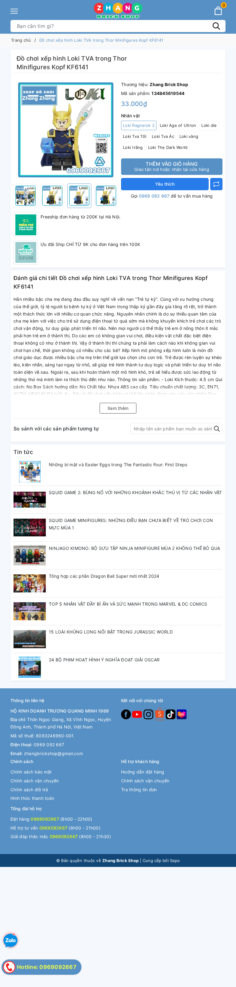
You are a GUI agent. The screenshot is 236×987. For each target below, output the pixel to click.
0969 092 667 (154, 196)
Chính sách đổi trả (29, 789)
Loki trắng (133, 147)
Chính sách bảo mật (31, 771)
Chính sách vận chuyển (34, 780)
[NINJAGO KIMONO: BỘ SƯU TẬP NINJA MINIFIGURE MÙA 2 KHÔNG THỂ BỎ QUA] (30, 555)
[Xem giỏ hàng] (218, 10)
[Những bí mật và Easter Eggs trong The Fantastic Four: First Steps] (30, 471)
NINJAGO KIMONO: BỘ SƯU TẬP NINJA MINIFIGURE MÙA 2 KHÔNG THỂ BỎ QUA (134, 548)
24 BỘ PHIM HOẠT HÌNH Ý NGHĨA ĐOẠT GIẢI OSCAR (104, 659)
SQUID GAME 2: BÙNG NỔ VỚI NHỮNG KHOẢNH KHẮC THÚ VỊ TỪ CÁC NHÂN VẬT (135, 492)
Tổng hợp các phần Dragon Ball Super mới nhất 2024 (104, 576)
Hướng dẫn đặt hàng (142, 771)
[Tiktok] (171, 714)
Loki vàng (188, 136)
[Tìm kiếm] (216, 26)
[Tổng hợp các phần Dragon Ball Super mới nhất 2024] (30, 583)
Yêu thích (165, 184)
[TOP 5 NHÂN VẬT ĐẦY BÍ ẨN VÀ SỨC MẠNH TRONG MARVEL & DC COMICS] (30, 611)
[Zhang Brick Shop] (118, 11)
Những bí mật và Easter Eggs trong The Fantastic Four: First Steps (118, 464)
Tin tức (23, 452)
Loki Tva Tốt (135, 136)
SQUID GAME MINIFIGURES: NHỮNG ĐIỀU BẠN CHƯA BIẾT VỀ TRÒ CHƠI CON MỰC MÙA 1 (131, 524)
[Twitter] (160, 714)
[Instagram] (149, 714)
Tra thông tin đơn (139, 789)
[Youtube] (137, 714)
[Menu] (14, 11)
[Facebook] (126, 714)
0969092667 (45, 819)
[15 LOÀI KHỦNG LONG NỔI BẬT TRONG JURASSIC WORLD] (30, 639)
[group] (66, 129)
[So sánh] (216, 184)
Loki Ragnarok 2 (139, 125)
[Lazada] (182, 714)
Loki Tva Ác (163, 136)
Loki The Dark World (168, 147)
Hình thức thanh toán (32, 798)
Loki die (209, 125)
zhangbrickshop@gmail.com (53, 753)
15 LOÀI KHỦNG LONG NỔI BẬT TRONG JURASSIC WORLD (111, 631)
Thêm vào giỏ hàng (171, 166)
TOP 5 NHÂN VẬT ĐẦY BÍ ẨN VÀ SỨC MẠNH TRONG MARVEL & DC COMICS (128, 604)
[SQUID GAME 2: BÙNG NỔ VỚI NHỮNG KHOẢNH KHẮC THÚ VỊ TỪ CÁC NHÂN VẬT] (30, 499)
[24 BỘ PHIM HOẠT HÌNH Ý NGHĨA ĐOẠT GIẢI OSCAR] (30, 667)
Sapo (175, 860)
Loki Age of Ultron (178, 125)
